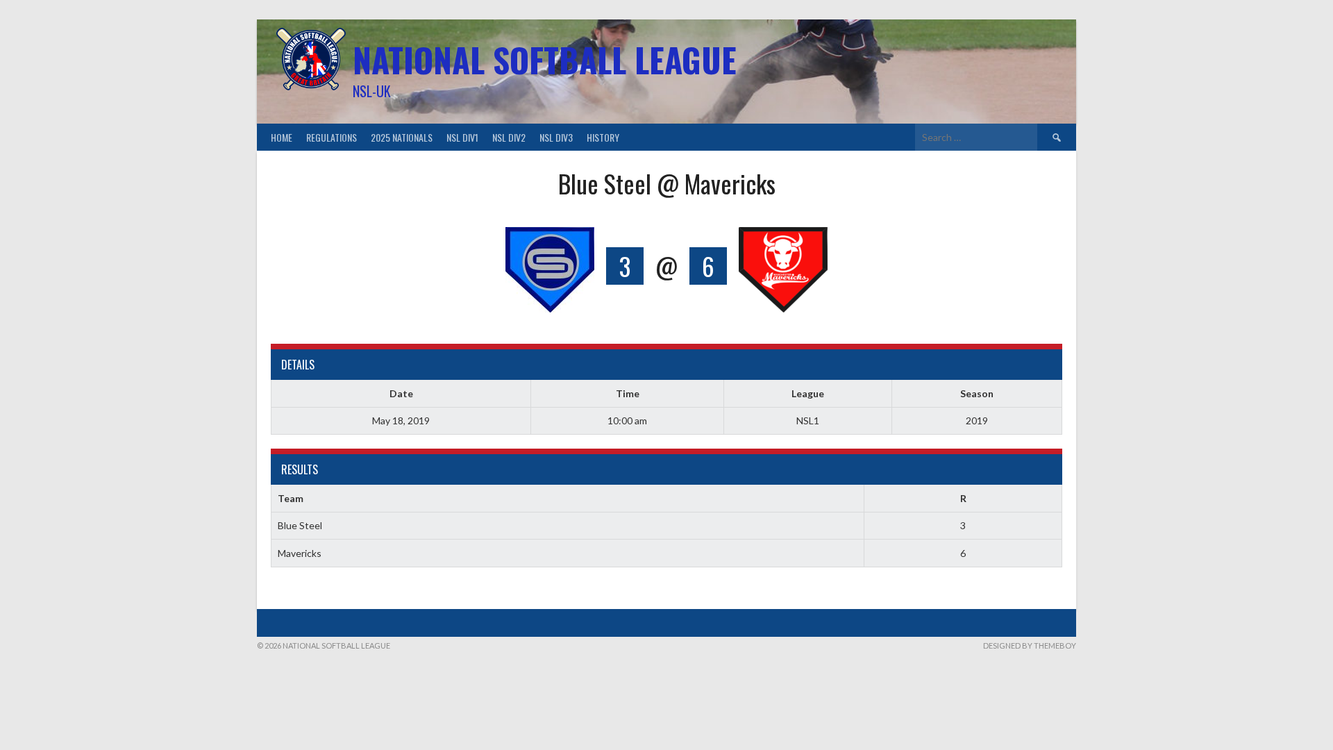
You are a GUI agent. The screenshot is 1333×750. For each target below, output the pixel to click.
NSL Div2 (509, 137)
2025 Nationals (402, 137)
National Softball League (545, 59)
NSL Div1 (462, 137)
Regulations (331, 137)
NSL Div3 (556, 137)
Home (281, 137)
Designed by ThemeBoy (1029, 645)
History (603, 137)
